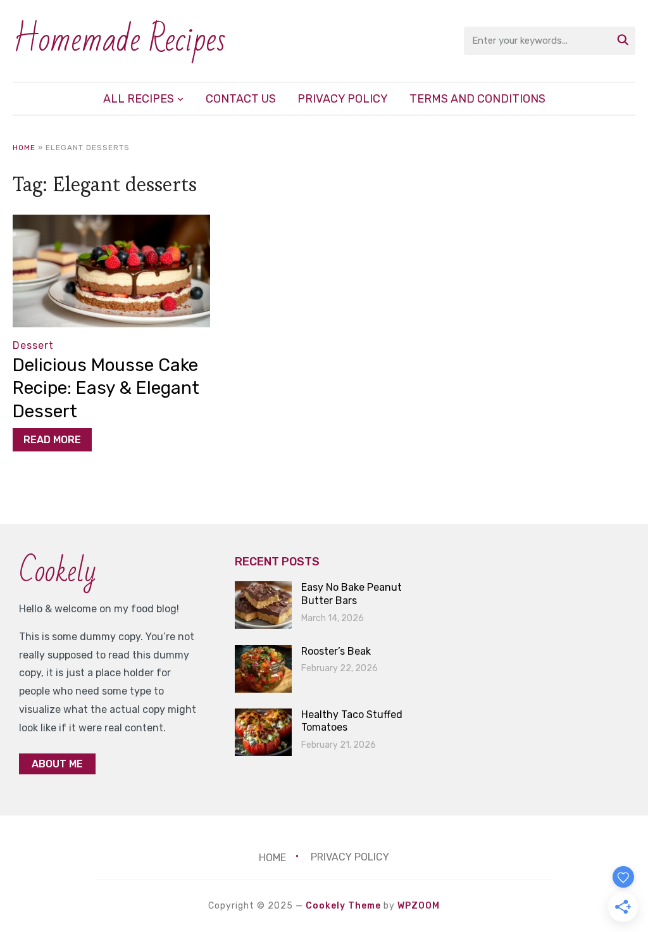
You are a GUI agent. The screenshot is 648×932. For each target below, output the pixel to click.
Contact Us (241, 99)
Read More (52, 440)
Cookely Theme (343, 905)
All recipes (138, 99)
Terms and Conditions (477, 99)
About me (57, 764)
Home (24, 147)
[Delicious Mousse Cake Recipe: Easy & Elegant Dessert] (111, 223)
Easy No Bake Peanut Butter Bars (351, 594)
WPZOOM (418, 905)
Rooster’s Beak (336, 651)
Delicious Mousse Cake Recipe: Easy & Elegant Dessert (106, 388)
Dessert (33, 345)
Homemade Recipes (119, 40)
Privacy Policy (342, 99)
